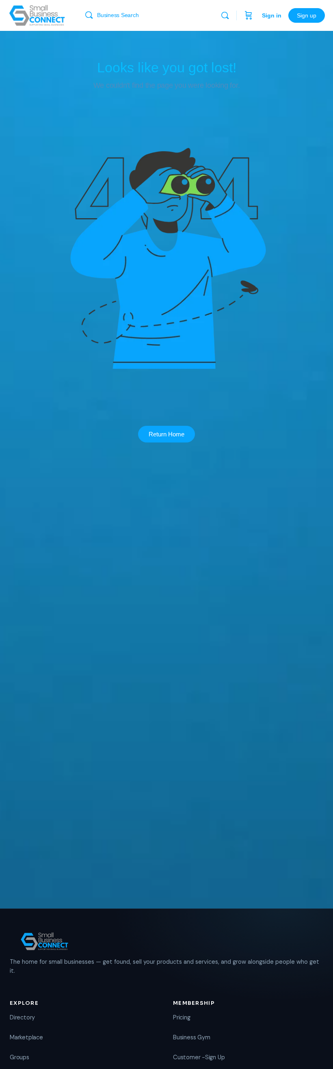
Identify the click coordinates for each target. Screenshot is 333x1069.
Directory (22, 1017)
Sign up (306, 15)
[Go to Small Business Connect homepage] (37, 14)
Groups (19, 1057)
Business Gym (191, 1037)
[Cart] (248, 15)
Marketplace (26, 1037)
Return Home (166, 434)
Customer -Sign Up (199, 1057)
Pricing (181, 1017)
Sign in (271, 15)
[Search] (225, 15)
